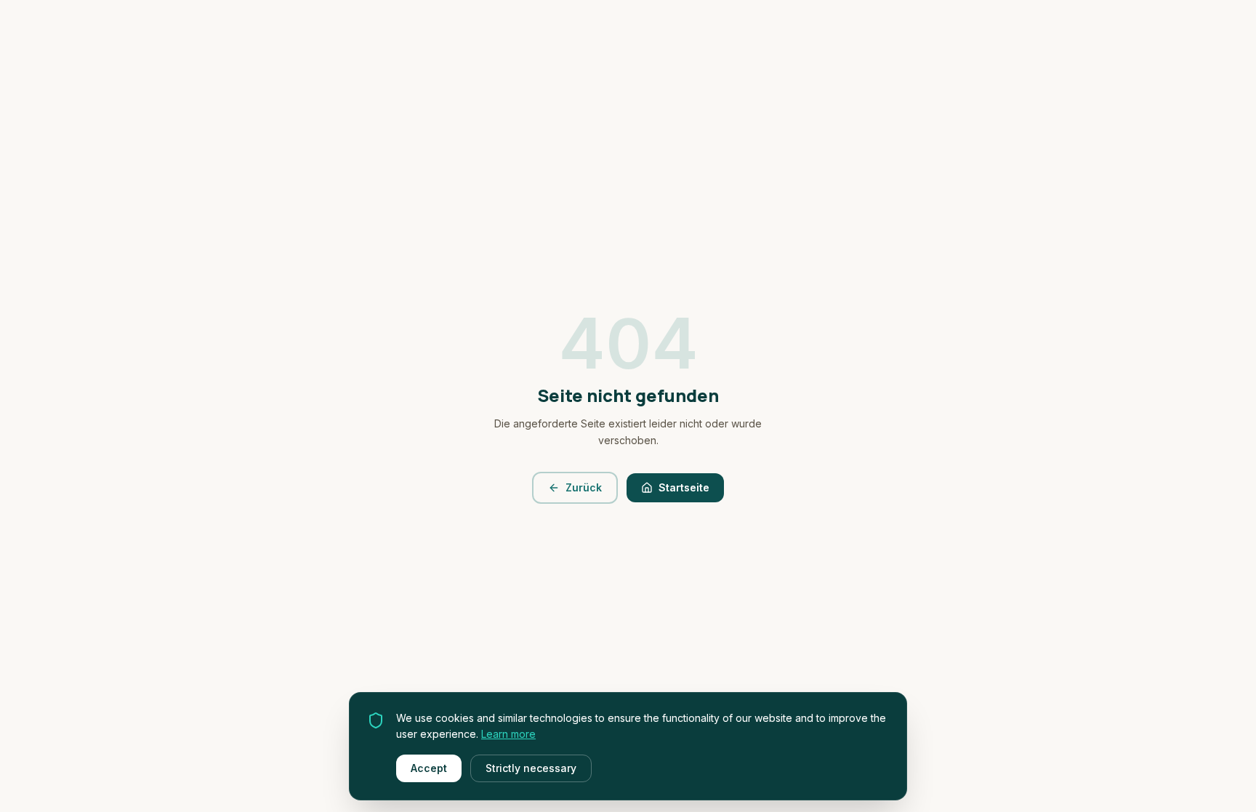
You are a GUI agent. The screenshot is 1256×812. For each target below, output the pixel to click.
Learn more (508, 734)
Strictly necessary (531, 768)
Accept (429, 768)
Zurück (583, 487)
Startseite (684, 487)
